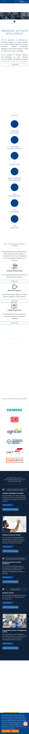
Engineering (7, 669)
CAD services (14, 211)
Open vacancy (7, 505)
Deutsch (4, 1)
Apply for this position (10, 509)
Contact (6, 672)
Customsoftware (14, 131)
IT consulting (14, 163)
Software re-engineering (14, 147)
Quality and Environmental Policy (13, 674)
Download (14, 281)
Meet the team (8, 670)
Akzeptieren (6, 731)
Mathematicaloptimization (14, 179)
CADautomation (14, 195)
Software (6, 667)
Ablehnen (15, 731)
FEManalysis (14, 226)
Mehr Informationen (21, 728)
